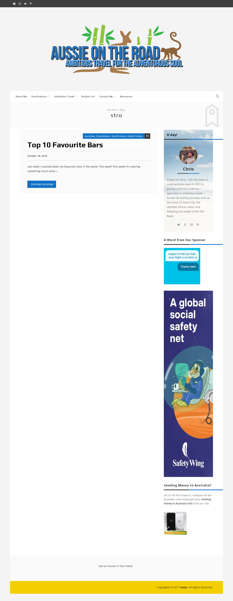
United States (135, 136)
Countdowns (103, 136)
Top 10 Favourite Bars (65, 145)
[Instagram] (19, 3)
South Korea (119, 136)
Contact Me (106, 96)
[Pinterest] (30, 3)
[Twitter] (25, 3)
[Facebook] (14, 3)
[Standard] (147, 136)
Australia (90, 136)
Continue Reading (42, 184)
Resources (126, 96)
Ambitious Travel (64, 96)
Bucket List (88, 96)
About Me (21, 96)
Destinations (39, 96)
